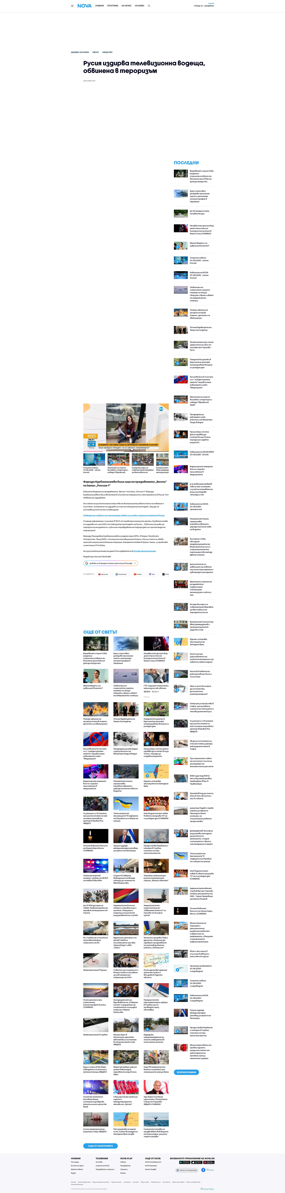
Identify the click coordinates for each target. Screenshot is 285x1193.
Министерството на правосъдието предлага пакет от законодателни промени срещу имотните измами (200, 1051)
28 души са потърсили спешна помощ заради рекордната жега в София (201, 745)
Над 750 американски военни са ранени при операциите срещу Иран (156, 1069)
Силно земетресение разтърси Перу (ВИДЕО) (95, 1130)
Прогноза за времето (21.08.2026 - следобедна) (201, 968)
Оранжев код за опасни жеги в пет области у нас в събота (201, 796)
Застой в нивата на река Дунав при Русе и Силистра (201, 674)
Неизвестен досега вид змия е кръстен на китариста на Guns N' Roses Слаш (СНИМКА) (155, 657)
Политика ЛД (166, 1182)
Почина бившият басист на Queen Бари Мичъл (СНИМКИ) (95, 848)
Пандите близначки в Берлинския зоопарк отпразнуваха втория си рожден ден (156, 722)
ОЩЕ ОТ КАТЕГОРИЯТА (100, 1146)
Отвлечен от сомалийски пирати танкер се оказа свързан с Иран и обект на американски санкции (125, 691)
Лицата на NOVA (102, 1166)
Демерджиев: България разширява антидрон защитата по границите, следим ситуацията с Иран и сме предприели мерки (201, 837)
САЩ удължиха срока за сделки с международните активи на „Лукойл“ (125, 1100)
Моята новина (77, 1169)
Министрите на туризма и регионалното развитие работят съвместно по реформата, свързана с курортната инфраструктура (201, 932)
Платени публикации (77, 1184)
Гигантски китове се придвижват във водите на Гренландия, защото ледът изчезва (156, 1132)
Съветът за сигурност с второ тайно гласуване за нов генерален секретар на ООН (125, 973)
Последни (75, 1162)
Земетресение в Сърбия (95, 1035)
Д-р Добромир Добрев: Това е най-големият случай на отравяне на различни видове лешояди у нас (201, 489)
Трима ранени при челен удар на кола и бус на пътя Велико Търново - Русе (202, 346)
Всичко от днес (77, 1166)
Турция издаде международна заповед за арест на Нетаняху (125, 848)
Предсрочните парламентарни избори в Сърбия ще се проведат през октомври (156, 1005)
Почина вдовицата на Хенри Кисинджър (124, 720)
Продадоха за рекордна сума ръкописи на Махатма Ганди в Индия (125, 751)
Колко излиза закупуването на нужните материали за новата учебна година (202, 658)
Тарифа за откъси (116, 1182)
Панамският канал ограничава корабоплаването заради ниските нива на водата (125, 786)
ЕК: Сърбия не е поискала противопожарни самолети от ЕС (95, 940)
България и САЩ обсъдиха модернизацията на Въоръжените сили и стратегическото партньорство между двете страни (201, 547)
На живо (139, 5)
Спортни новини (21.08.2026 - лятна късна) (199, 260)
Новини (99, 5)
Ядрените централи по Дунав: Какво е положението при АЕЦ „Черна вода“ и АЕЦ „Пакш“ (125, 942)
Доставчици (127, 1182)
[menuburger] (72, 5)
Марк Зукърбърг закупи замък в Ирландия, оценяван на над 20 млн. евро (125, 1070)
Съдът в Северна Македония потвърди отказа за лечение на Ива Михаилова (124, 879)
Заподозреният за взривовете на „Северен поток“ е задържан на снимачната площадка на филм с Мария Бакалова (125, 1006)
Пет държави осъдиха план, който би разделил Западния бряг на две (125, 1131)
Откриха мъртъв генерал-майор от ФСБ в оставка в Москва (95, 877)
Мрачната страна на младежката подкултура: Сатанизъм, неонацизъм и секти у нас (201, 588)
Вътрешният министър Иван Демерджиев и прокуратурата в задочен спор (201, 626)
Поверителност (156, 1182)
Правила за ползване (178, 1182)
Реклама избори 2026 (84, 1182)
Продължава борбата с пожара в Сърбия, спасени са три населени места (156, 849)
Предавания (125, 1166)
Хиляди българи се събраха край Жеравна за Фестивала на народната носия (201, 608)
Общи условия (145, 1182)
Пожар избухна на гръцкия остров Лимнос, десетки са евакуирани (95, 721)
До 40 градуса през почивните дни (199, 212)
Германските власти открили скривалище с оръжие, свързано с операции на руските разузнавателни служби (125, 910)
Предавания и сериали (105, 1169)
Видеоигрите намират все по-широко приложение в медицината (94, 784)
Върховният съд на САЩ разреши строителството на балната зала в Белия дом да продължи (95, 658)
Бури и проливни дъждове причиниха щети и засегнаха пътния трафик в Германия (123, 658)
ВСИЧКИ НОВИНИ (186, 1072)
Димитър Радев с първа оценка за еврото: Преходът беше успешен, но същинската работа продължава (201, 814)
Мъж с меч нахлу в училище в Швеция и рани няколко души (199, 954)
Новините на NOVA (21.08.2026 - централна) (199, 506)
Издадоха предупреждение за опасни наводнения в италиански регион (154, 1038)
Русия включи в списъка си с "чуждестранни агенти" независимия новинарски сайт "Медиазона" (94, 754)
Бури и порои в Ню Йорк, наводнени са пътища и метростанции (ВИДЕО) (95, 1069)
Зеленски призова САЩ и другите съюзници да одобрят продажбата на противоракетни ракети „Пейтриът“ (156, 942)
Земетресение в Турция (95, 970)
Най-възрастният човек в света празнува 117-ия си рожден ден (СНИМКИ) (156, 815)
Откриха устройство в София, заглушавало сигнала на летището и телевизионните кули (202, 707)
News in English (150, 1169)
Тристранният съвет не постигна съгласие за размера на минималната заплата (201, 762)
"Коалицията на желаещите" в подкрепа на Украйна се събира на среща (125, 817)
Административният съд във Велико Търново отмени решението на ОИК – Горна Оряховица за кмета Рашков (201, 893)
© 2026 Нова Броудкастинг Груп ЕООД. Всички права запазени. (89, 1189)
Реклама (73, 1182)
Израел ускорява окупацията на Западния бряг (156, 783)
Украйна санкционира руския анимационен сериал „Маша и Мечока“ (156, 877)
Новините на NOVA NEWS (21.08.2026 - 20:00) (202, 453)
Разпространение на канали (100, 1182)
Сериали (123, 1169)
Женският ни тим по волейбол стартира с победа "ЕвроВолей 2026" (201, 401)
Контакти (136, 1182)
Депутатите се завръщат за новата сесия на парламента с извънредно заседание (201, 568)
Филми (123, 1173)
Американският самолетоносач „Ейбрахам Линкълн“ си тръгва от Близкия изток (155, 910)
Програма (112, 5)
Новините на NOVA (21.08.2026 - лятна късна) (199, 275)
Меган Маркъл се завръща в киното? (93, 687)
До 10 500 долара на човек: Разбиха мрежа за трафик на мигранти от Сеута (95, 909)
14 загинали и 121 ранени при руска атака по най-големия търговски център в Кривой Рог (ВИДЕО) (95, 818)
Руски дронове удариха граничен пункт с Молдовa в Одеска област (155, 973)
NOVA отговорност (153, 1162)
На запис (127, 5)
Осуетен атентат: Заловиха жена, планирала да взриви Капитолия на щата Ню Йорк (95, 1102)
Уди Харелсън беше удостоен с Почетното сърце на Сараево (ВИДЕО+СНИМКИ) (155, 1100)
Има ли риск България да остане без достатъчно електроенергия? (200, 690)
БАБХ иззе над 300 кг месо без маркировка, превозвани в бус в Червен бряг (201, 780)
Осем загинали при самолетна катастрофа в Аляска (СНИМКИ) (94, 1003)
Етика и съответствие (193, 1182)
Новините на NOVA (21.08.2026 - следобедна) (199, 998)
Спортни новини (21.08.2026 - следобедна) (198, 983)
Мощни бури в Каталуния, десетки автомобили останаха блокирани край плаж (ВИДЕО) (124, 1039)
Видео (73, 1173)
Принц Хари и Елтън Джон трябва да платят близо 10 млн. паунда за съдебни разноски (156, 752)
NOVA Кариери (151, 1166)
